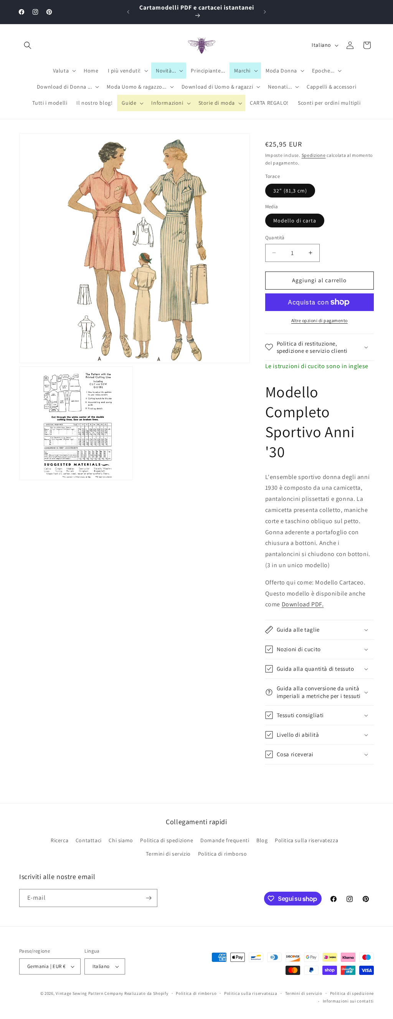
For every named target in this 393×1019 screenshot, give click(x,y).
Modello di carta (294, 220)
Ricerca (59, 840)
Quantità (275, 237)
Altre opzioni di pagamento (319, 320)
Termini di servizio (168, 853)
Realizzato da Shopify (146, 993)
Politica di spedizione (166, 840)
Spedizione (314, 155)
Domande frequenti (224, 840)
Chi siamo (121, 840)
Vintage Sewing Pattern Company (89, 993)
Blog (262, 840)
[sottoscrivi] (148, 898)
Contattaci (89, 840)
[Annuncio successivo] (264, 12)
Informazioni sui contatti (348, 1001)
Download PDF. (303, 604)
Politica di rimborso (222, 853)
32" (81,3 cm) (290, 190)
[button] (27, 45)
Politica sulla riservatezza (306, 840)
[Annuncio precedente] (128, 12)
